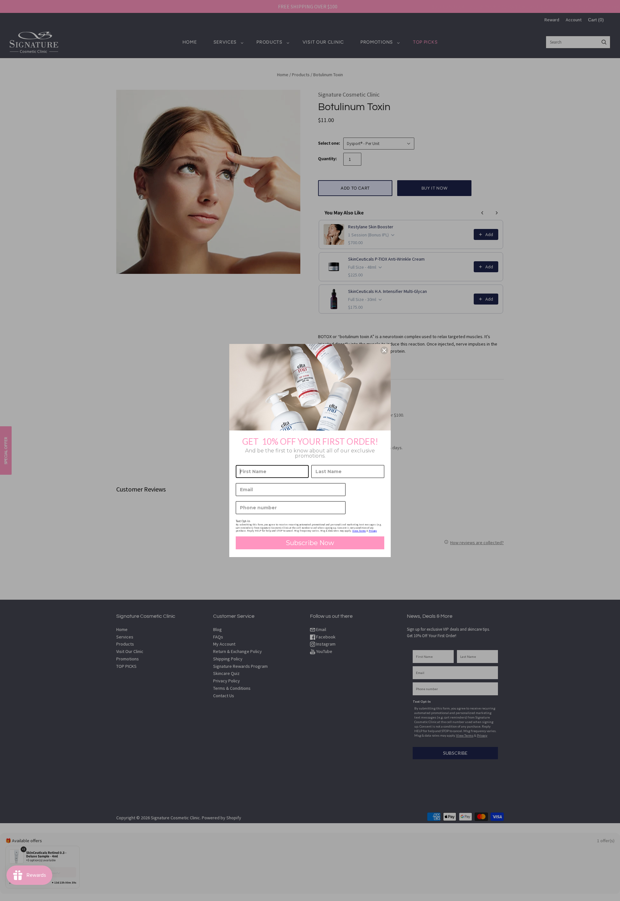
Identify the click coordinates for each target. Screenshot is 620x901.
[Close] (384, 350)
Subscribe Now (310, 543)
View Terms (359, 530)
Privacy (373, 530)
